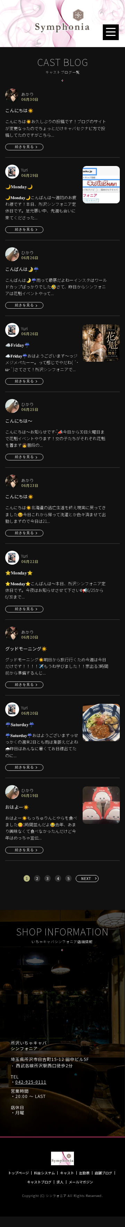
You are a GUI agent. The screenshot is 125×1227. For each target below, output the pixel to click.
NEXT (86, 878)
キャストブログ (39, 1182)
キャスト (67, 1173)
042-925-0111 (31, 1082)
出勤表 (84, 1173)
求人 (60, 1182)
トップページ (18, 1173)
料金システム (44, 1173)
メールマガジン (81, 1182)
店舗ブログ (103, 1173)
